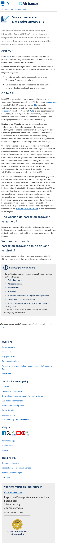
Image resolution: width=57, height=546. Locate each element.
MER (31, 110)
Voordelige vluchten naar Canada (16, 467)
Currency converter (11, 463)
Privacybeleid (8, 410)
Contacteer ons (13, 492)
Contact (5, 450)
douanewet (51, 102)
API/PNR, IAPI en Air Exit (27, 208)
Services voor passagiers (12, 391)
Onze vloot (6, 351)
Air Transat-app (8, 440)
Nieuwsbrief (7, 445)
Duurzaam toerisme (10, 361)
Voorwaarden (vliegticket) (13, 405)
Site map (6, 477)
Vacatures (6, 373)
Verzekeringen (8, 415)
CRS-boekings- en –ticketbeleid (16, 419)
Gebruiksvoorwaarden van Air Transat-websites (22, 396)
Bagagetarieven (8, 356)
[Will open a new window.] (4, 433)
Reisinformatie (8, 347)
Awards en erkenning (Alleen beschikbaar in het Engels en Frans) (27, 367)
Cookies (5, 386)
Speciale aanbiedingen (12, 472)
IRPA (35, 105)
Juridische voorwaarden (12, 400)
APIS (7, 56)
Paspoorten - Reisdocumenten (16, 9)
